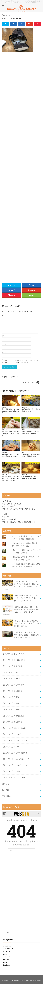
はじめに (5, 790)
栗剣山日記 (6, 796)
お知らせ (5, 784)
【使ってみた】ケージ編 (11, 679)
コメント (5, 316)
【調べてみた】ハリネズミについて (15, 759)
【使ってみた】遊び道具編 (12, 722)
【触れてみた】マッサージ (12, 747)
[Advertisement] (21, 74)
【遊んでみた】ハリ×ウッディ (13, 771)
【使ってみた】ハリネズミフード (14, 685)
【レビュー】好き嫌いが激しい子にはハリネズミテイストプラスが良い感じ (26, 623)
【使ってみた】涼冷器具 (11, 710)
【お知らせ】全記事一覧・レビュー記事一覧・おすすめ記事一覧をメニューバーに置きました (21, 611)
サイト (4, 352)
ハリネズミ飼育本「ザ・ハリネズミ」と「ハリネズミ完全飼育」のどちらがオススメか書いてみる (21, 585)
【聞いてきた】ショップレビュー (14, 740)
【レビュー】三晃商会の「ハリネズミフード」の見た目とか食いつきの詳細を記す (26, 597)
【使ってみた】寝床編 (10, 697)
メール (4, 344)
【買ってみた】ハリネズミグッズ (14, 765)
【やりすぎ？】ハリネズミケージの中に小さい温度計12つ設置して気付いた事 (26, 634)
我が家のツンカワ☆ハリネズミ (20, 980)
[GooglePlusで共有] (29, 24)
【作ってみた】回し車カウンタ (14, 660)
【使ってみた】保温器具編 (12, 691)
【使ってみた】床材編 (10, 703)
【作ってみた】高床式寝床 (12, 666)
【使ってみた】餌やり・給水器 (14, 728)
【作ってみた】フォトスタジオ (14, 654)
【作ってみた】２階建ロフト (13, 672)
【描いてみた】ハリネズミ (12, 734)
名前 (3, 336)
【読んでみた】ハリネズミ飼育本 (14, 753)
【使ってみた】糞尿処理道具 (13, 716)
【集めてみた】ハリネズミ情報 (14, 778)
